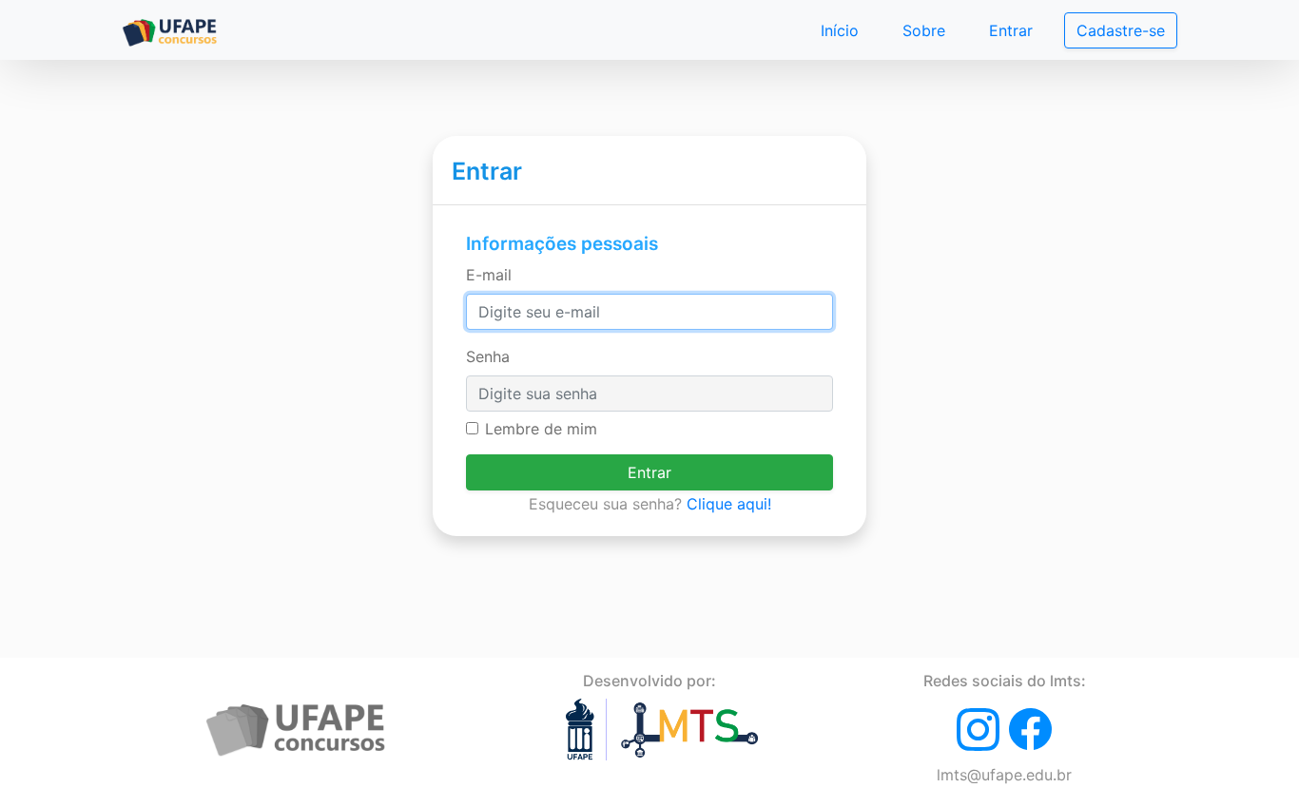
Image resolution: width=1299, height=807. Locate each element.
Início (840, 30)
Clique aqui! (729, 503)
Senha (488, 356)
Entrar (1011, 30)
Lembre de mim (541, 428)
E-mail (489, 274)
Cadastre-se (1120, 30)
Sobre (923, 30)
